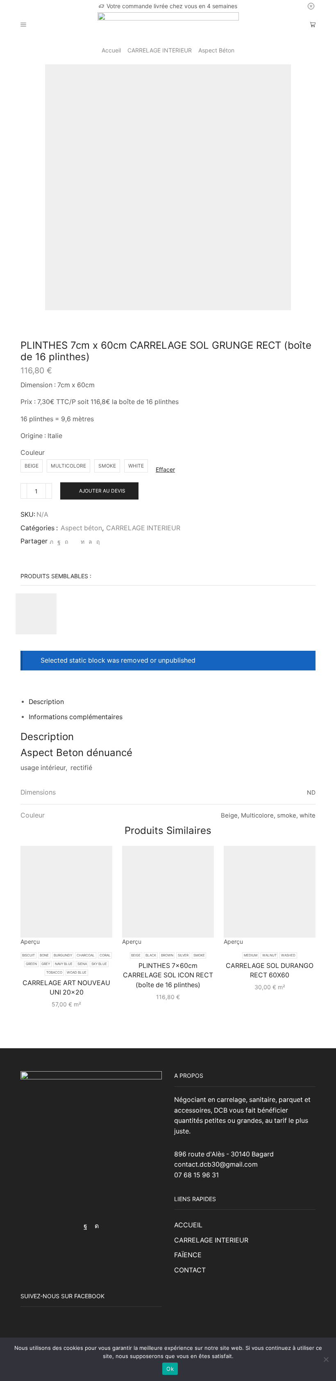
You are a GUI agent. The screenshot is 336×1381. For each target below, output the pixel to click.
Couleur (32, 453)
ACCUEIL (188, 1225)
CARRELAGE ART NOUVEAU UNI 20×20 (66, 988)
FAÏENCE (188, 1255)
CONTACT (190, 1270)
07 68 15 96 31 (196, 1175)
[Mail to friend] (74, 541)
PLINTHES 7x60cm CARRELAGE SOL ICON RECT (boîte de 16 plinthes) (168, 975)
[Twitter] (51, 541)
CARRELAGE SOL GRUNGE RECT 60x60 (127, 598)
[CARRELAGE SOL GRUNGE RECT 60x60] (36, 613)
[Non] (326, 1359)
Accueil (111, 50)
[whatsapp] (90, 541)
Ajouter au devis (102, 491)
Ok (170, 1368)
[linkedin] (82, 541)
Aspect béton (216, 50)
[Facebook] (59, 541)
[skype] (97, 541)
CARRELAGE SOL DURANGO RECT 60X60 (269, 970)
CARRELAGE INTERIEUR (159, 50)
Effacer (165, 469)
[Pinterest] (66, 541)
